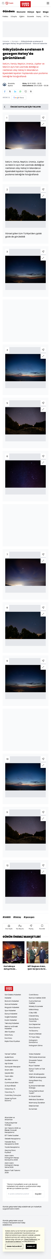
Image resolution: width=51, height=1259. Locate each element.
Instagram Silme (35, 1045)
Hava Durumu (34, 1027)
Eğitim (21, 16)
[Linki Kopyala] (31, 91)
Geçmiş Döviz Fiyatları (10, 1151)
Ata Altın (8, 1079)
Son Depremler (34, 1024)
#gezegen (29, 917)
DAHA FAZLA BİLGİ (14, 1246)
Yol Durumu (33, 1031)
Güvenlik (30, 16)
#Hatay (17, 917)
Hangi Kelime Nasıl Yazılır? (36, 1092)
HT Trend (47, 16)
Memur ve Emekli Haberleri (11, 1027)
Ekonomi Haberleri (12, 1001)
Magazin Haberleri (12, 1007)
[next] (47, 956)
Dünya (30, 12)
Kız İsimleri (33, 1109)
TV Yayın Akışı (34, 1037)
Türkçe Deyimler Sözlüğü (11, 1124)
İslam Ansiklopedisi (36, 1074)
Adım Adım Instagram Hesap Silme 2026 (12, 1165)
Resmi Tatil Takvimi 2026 (12, 1171)
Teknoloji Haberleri (12, 1023)
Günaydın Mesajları (12, 1067)
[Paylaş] (43, 117)
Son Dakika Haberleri (13, 995)
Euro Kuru (8, 1038)
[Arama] (3, 3)
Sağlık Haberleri (11, 1017)
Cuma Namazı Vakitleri (35, 1002)
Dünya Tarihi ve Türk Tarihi (37, 1070)
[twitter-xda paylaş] (10, 91)
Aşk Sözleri (9, 1063)
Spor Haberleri (10, 1010)
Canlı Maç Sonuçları (13, 1095)
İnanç (38, 16)
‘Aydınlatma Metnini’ (13, 1241)
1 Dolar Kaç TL (10, 1089)
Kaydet (38, 1194)
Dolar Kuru (9, 1035)
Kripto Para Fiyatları (12, 1041)
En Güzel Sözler (35, 1096)
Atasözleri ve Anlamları (10, 1118)
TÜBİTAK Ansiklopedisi (37, 1077)
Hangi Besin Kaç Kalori (35, 1081)
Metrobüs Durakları (36, 1099)
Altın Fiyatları (10, 1032)
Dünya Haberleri (11, 1014)
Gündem (9, 11)
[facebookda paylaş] (5, 91)
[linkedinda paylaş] (15, 91)
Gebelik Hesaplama (12, 1139)
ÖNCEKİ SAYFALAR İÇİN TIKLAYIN (25, 106)
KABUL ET (31, 1246)
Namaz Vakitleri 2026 (37, 998)
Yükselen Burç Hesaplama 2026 (12, 1143)
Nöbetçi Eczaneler (36, 1006)
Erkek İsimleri (34, 1106)
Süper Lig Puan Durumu (10, 1099)
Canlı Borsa (33, 995)
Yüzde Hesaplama (12, 1147)
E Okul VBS (33, 1013)
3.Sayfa (14, 16)
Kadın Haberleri (11, 1020)
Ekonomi (21, 12)
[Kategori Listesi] (48, 3)
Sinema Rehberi (35, 1034)
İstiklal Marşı (34, 1009)
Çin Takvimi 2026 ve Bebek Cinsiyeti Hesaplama (13, 1130)
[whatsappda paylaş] (20, 91)
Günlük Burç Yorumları (34, 1020)
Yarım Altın (9, 1076)
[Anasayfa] (9, 988)
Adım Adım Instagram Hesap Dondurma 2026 (12, 1157)
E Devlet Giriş (34, 1016)
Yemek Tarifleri (10, 1054)
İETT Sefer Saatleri (12, 1135)
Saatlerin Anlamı (11, 1060)
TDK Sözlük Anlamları (37, 1057)
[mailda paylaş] (26, 91)
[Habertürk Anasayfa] (25, 3)
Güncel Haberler (11, 1004)
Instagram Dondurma (33, 1041)
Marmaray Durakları (37, 1103)
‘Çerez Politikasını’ (30, 1239)
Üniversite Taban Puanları (35, 1061)
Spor (38, 12)
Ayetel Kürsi (9, 1057)
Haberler (6, 41)
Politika (5, 16)
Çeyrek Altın (9, 1073)
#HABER (7, 917)
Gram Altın (9, 1070)
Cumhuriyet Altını (11, 1082)
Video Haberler (34, 1054)
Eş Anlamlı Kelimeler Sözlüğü (37, 1087)
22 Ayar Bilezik (10, 1086)
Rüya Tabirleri (34, 1065)
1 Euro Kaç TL (10, 1092)
